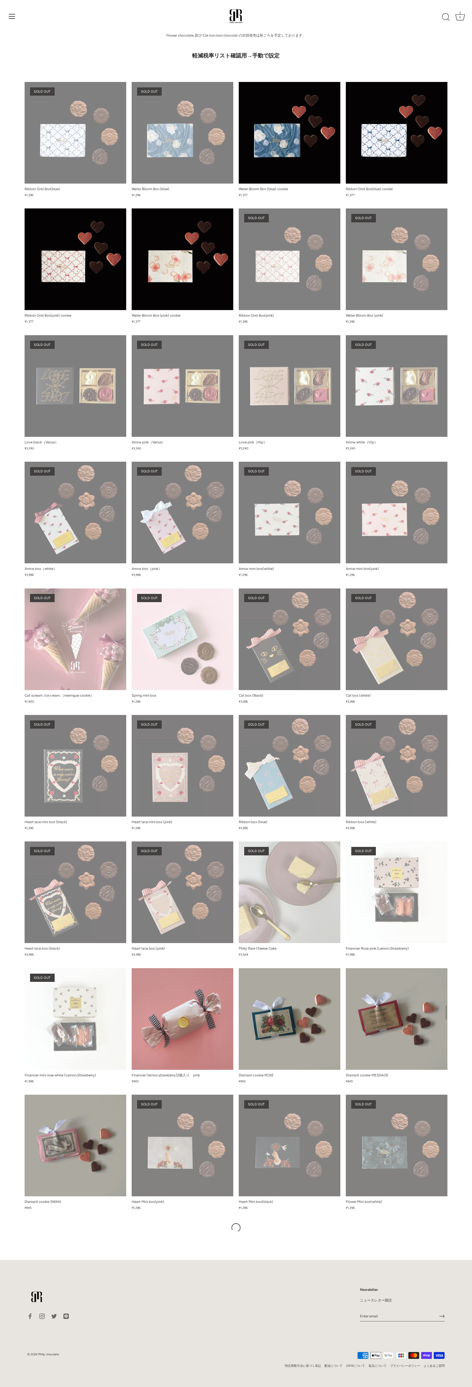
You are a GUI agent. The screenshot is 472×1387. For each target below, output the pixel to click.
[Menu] (12, 16)
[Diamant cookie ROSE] (289, 1019)
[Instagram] (42, 1316)
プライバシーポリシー (405, 1366)
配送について (333, 1366)
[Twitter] (54, 1316)
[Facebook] (30, 1316)
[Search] (446, 17)
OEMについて (355, 1366)
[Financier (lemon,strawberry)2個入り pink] (182, 1019)
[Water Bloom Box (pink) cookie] (182, 259)
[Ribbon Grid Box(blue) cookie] (396, 133)
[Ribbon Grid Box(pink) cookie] (75, 259)
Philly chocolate (48, 1354)
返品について (377, 1366)
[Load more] (236, 1228)
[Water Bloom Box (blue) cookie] (289, 133)
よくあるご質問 (434, 1366)
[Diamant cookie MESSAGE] (396, 1019)
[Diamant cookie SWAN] (75, 1145)
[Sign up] (442, 1316)
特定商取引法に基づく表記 (303, 1366)
